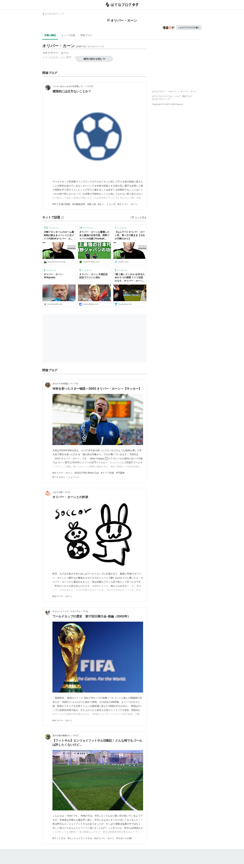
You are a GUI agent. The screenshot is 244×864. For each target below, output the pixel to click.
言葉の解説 (50, 35)
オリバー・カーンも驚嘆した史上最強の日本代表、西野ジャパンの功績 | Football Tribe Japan (94, 235)
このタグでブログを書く (189, 27)
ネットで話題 (68, 35)
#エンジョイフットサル (80, 838)
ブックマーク (51, 227)
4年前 (75, 735)
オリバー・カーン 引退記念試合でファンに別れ (93, 276)
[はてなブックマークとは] (62, 217)
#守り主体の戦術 (61, 204)
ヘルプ (177, 96)
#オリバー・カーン (128, 204)
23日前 (90, 86)
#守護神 (120, 472)
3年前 (85, 611)
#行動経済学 (78, 204)
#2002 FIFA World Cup (87, 472)
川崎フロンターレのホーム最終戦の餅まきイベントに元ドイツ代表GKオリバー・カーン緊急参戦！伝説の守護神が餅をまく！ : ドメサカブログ (59, 235)
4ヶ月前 (74, 383)
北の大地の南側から (61, 735)
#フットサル (59, 838)
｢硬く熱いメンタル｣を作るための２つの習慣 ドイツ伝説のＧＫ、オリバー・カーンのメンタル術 (130, 278)
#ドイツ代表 (107, 472)
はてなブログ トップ (54, 13)
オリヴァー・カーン (57, 52)
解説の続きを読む (93, 58)
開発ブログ (187, 96)
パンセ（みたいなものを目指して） (68, 86)
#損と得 (91, 204)
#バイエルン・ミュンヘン (66, 477)
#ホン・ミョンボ (107, 204)
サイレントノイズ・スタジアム (66, 611)
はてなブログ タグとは (162, 96)
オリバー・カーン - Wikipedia (54, 276)
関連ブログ (86, 35)
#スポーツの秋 (124, 838)
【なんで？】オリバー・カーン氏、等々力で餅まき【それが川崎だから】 (130, 235)
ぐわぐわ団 (57, 492)
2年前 (67, 492)
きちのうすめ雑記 (60, 383)
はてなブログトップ (161, 99)
